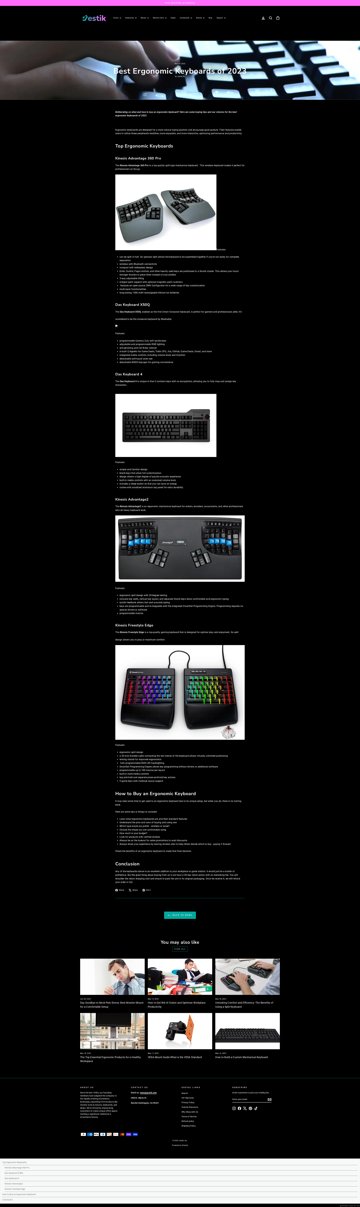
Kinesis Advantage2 (130, 506)
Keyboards (129, 18)
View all (180, 949)
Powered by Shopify (180, 1145)
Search (185, 1093)
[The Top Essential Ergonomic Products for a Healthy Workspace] (112, 1031)
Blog (210, 18)
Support (220, 18)
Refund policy (188, 1121)
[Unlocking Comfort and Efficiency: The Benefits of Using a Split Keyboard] (247, 977)
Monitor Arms (158, 18)
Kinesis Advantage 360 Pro (134, 165)
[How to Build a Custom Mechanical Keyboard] (247, 1031)
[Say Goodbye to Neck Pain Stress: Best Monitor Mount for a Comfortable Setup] (112, 977)
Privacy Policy (188, 1102)
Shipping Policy (189, 1126)
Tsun (358, 1206)
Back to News (182, 915)
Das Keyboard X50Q (130, 311)
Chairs (116, 18)
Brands (199, 18)
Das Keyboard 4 (128, 381)
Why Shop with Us (190, 1112)
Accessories (185, 18)
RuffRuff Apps (347, 1206)
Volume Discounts (190, 1107)
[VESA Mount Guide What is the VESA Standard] (180, 1031)
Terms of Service (189, 1116)
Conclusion (7, 1200)
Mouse (144, 18)
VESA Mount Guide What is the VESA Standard (175, 1057)
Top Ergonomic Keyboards (14, 1162)
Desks (173, 18)
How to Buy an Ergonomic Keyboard (19, 1194)
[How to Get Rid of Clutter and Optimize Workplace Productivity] (180, 977)
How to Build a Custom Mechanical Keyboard (241, 1057)
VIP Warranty (188, 1098)
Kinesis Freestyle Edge (132, 632)
